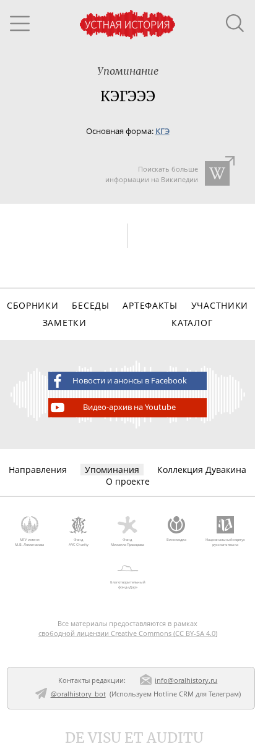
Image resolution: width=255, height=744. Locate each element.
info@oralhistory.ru (186, 680)
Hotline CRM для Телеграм (196, 693)
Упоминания (112, 469)
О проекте (128, 481)
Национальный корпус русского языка (225, 542)
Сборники (33, 305)
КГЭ (162, 131)
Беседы (90, 305)
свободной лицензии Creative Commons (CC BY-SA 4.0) (127, 633)
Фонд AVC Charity (79, 542)
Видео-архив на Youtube (129, 407)
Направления (38, 469)
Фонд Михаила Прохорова (127, 542)
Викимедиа (176, 539)
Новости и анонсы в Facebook (129, 380)
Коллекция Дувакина (201, 469)
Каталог (191, 322)
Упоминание (127, 71)
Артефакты (150, 305)
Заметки (65, 322)
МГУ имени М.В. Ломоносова (29, 542)
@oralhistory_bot (78, 693)
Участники (219, 305)
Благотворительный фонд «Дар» (127, 585)
